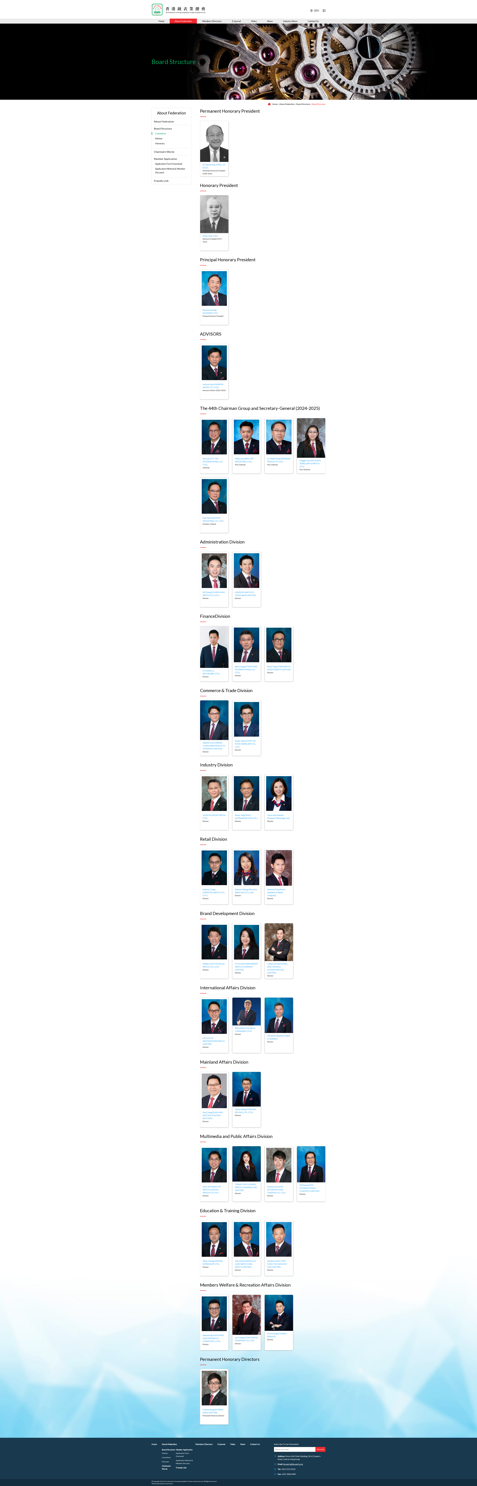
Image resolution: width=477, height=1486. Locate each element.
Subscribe (320, 1449)
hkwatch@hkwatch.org (293, 1464)
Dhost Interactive (167, 1484)
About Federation (183, 21)
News (270, 21)
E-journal (236, 21)
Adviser (159, 138)
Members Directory (212, 21)
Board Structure (303, 104)
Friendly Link (161, 180)
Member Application (165, 158)
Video (254, 21)
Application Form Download (168, 163)
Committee (160, 133)
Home (161, 21)
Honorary (160, 143)
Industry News (290, 21)
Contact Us (313, 21)
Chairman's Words (164, 151)
